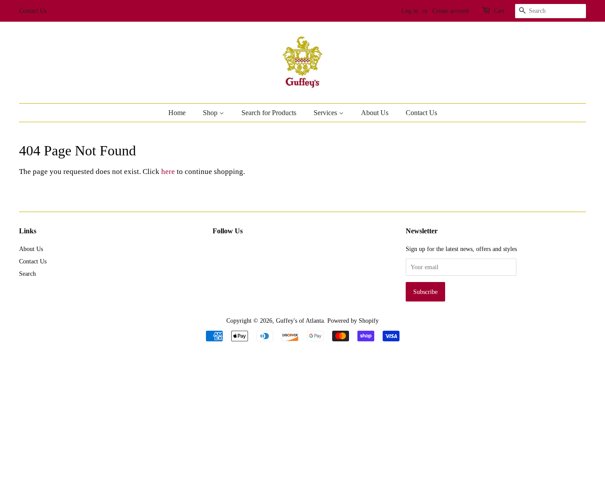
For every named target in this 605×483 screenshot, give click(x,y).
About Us (374, 112)
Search (27, 273)
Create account (450, 11)
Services (326, 112)
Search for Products (268, 112)
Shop (211, 112)
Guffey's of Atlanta (300, 320)
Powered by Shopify (353, 320)
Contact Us (33, 11)
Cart (499, 11)
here (168, 171)
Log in (409, 11)
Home (177, 112)
